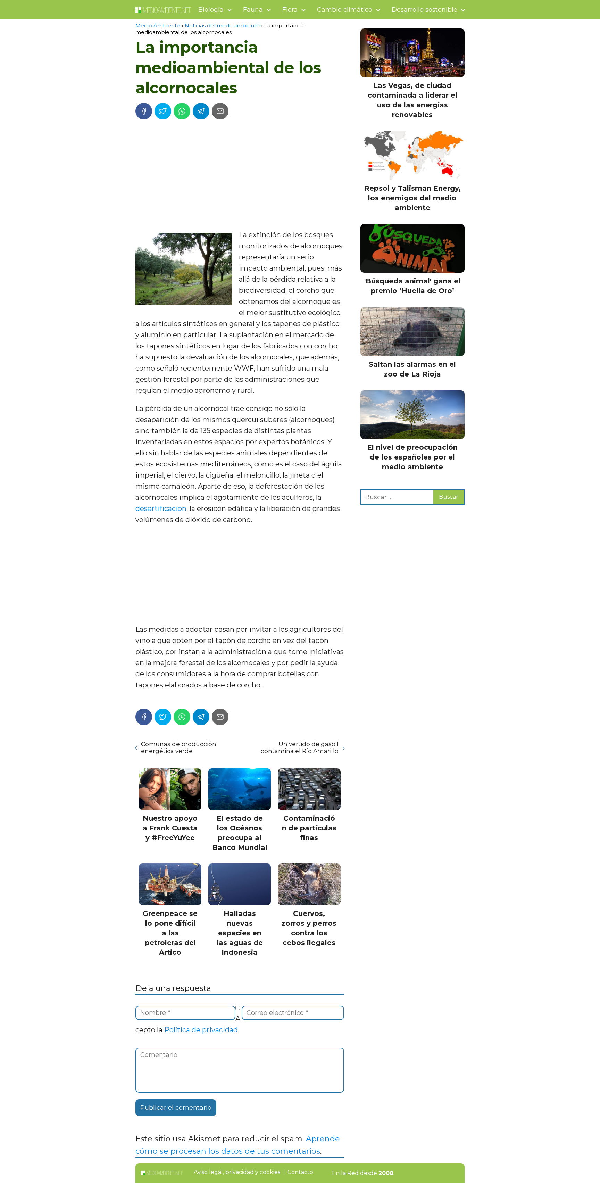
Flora (290, 10)
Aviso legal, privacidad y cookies (237, 1172)
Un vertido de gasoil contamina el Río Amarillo (299, 747)
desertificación (160, 508)
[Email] (220, 111)
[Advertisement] (239, 177)
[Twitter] (163, 111)
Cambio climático (344, 10)
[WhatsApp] (182, 111)
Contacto (300, 1172)
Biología (211, 10)
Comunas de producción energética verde (178, 747)
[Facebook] (143, 111)
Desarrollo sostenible (424, 10)
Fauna (253, 10)
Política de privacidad (201, 1030)
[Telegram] (201, 111)
